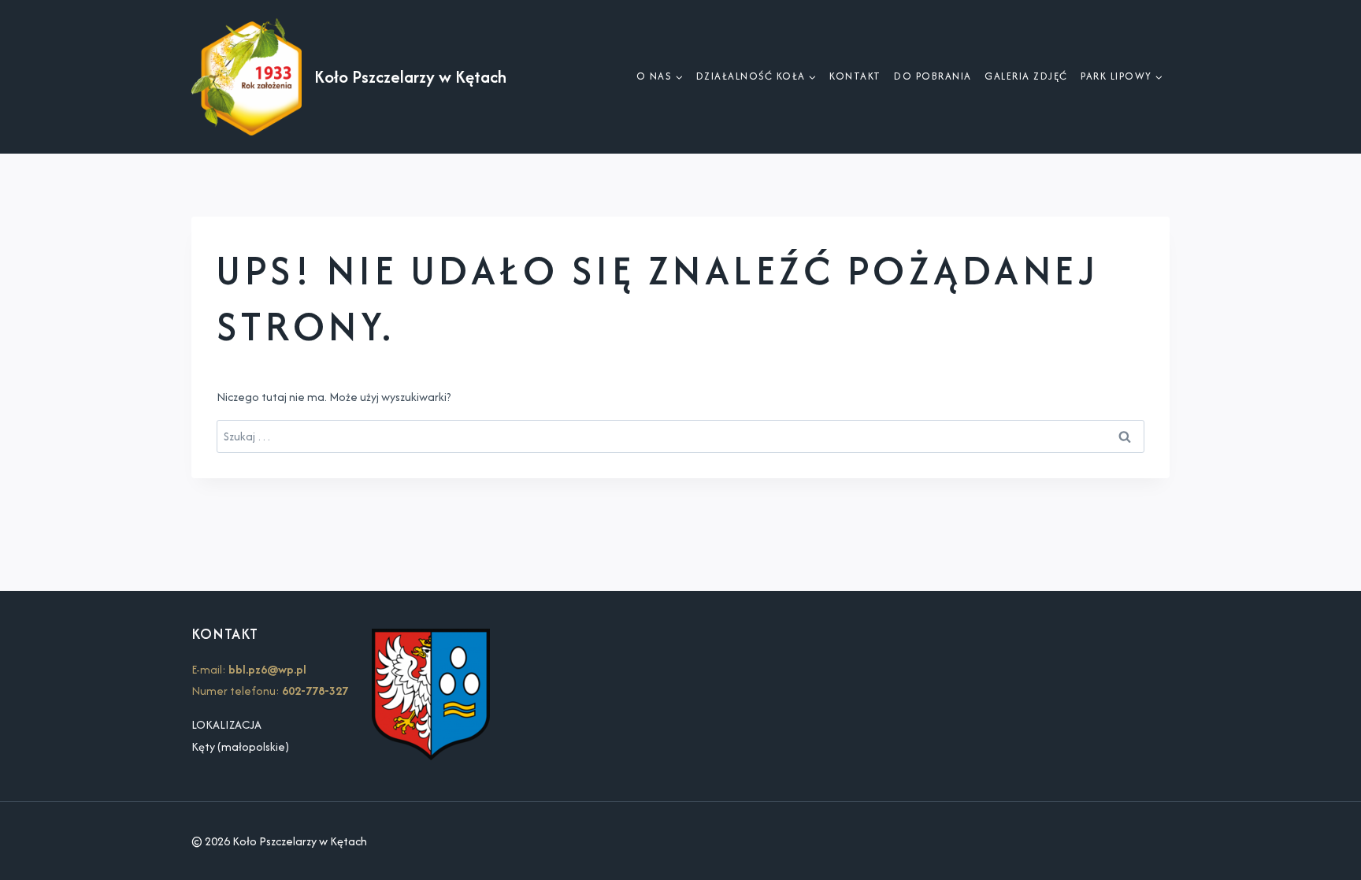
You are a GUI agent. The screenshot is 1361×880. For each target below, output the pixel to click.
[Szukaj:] (680, 436)
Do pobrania (933, 76)
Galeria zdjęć (1026, 76)
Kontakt (855, 76)
